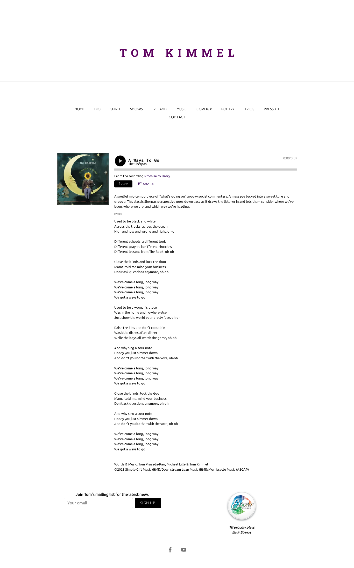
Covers (202, 109)
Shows (136, 109)
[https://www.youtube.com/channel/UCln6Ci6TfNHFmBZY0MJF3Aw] (183, 549)
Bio (97, 109)
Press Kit (272, 109)
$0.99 (123, 183)
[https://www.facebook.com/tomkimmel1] (170, 549)
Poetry (228, 109)
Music (181, 109)
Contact (177, 117)
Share (148, 183)
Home (79, 109)
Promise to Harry (157, 176)
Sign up (147, 503)
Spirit (115, 109)
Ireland (159, 109)
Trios (249, 109)
